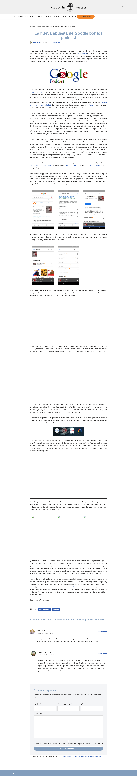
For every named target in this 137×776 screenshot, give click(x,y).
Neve (14, 774)
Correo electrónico (64, 704)
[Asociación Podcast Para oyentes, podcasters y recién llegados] (68, 7)
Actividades (45, 16)
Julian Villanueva (44, 652)
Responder (102, 632)
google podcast (44, 609)
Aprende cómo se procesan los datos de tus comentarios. (81, 756)
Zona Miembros (86, 16)
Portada (32, 26)
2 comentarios (55, 42)
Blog (34, 16)
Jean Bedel (36, 42)
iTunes (90, 105)
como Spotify (82, 53)
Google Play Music (36, 92)
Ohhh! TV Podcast (95, 165)
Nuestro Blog (40, 26)
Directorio (60, 16)
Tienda (73, 16)
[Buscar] (122, 7)
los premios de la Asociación (40, 165)
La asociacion (21, 16)
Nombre (37, 704)
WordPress (36, 774)
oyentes (56, 609)
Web (82, 704)
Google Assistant (79, 587)
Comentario (38, 713)
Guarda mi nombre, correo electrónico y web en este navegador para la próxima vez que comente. (68, 744)
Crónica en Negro (71, 165)
